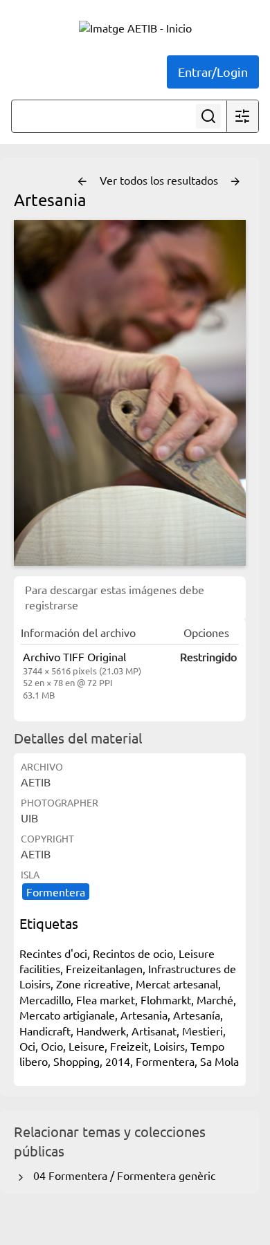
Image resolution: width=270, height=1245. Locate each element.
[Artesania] (130, 393)
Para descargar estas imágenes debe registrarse (114, 596)
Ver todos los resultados (160, 180)
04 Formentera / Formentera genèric (121, 1175)
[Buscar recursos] (208, 116)
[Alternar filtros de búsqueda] (242, 116)
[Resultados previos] (82, 182)
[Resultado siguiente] (235, 182)
